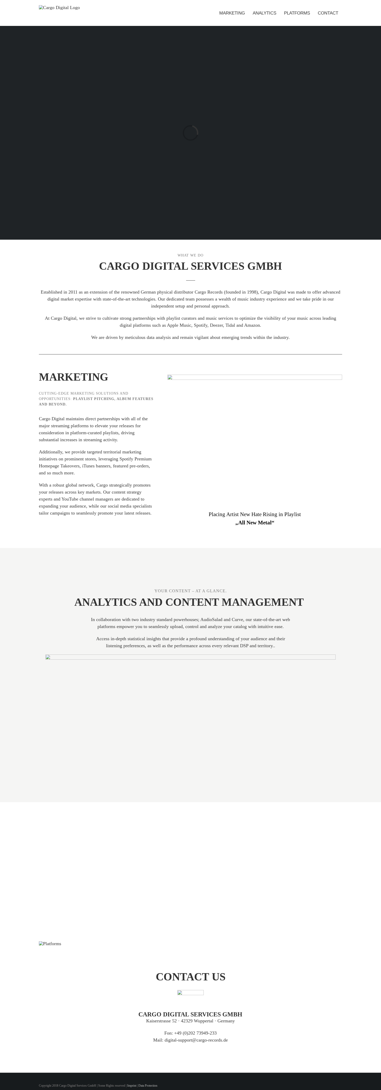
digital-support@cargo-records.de (196, 1040)
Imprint (131, 1085)
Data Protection (147, 1085)
